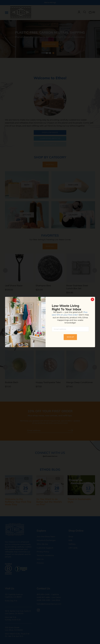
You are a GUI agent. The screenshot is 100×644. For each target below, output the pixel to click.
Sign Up (70, 337)
